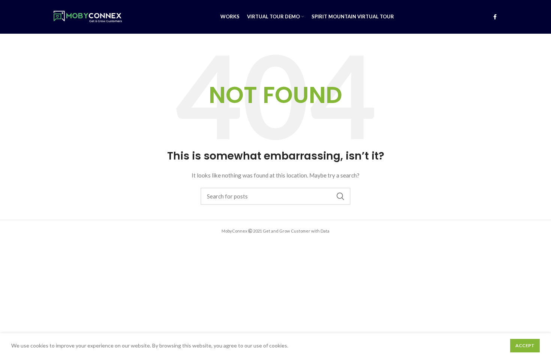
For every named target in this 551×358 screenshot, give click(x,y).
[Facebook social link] (495, 17)
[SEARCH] (340, 196)
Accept (525, 345)
